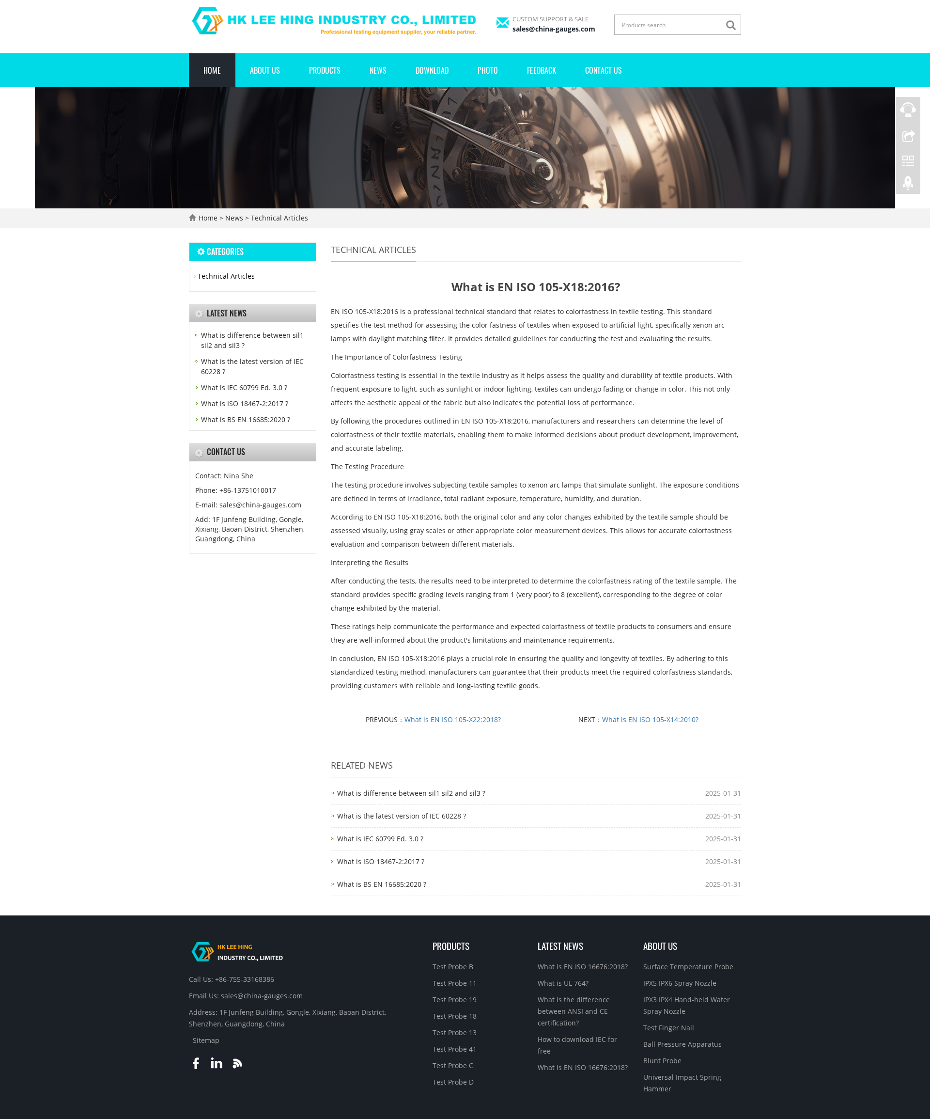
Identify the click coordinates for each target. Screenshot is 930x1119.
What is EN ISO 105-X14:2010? (650, 719)
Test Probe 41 (455, 1049)
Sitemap (206, 1040)
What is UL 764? (563, 983)
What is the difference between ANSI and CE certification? (574, 1011)
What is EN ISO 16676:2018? (583, 966)
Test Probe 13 (455, 1032)
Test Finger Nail (668, 1027)
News (378, 70)
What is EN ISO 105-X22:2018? (452, 719)
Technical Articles (278, 217)
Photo (488, 70)
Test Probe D (453, 1082)
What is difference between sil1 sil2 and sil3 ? (411, 793)
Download (432, 70)
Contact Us (603, 70)
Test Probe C (453, 1065)
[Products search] (733, 25)
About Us (265, 70)
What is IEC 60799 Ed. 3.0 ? (380, 838)
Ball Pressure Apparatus (682, 1044)
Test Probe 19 (455, 999)
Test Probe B (453, 966)
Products (325, 70)
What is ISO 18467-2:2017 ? (380, 861)
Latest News (560, 945)
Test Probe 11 (455, 983)
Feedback (541, 70)
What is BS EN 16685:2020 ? (381, 884)
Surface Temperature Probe (688, 966)
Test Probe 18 (455, 1016)
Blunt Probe (662, 1060)
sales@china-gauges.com (553, 28)
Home (212, 70)
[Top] (908, 185)
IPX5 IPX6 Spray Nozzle (679, 983)
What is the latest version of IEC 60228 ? (401, 815)
